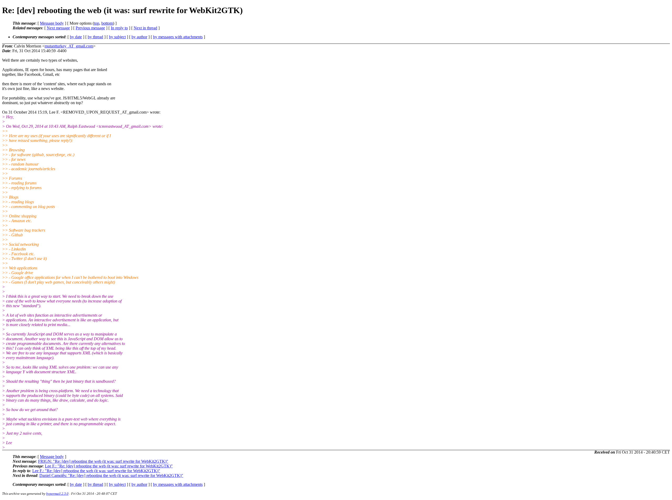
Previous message (90, 28)
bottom (107, 23)
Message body (52, 23)
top (96, 23)
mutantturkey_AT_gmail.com (69, 46)
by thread (95, 37)
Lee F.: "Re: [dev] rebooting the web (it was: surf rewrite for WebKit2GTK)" (109, 466)
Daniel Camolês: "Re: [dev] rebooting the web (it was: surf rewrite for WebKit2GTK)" (111, 475)
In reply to (119, 28)
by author (139, 37)
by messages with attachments (178, 37)
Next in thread (145, 28)
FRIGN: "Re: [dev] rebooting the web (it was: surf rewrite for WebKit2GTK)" (103, 461)
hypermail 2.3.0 (57, 494)
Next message (58, 28)
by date (76, 37)
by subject (117, 37)
